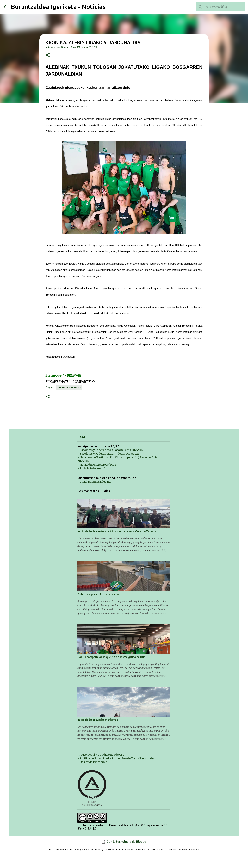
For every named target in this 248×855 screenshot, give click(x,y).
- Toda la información (92, 468)
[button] (48, 55)
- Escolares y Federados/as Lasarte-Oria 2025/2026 (111, 450)
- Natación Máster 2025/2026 (97, 464)
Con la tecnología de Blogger (126, 841)
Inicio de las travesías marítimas (98, 719)
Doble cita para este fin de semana (99, 594)
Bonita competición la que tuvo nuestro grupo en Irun (111, 657)
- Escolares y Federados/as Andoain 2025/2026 (109, 453)
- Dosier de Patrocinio (92, 762)
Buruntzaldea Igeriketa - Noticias (58, 6)
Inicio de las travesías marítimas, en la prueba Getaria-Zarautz (117, 531)
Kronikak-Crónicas (69, 387)
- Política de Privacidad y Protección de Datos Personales (116, 758)
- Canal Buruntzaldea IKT (95, 481)
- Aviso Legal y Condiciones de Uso (101, 754)
